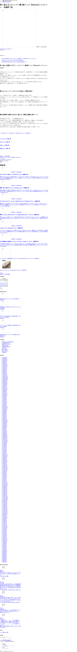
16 (7, 283)
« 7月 (1, 288)
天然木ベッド (14, 157)
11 (1, 283)
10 (0, 283)
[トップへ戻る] (0, 650)
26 (2, 286)
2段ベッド (19, 157)
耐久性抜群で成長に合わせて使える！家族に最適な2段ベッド (14, 61)
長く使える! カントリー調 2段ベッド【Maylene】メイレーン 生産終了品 (15, 133)
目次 (1, 55)
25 (1, 286)
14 (5, 283)
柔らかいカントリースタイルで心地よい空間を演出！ (13, 60)
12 (2, 283)
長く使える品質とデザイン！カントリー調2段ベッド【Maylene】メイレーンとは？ (19, 58)
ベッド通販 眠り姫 (4, 632)
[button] (11, 48)
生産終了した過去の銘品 (5, 156)
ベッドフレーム (8, 157)
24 (0, 286)
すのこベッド (2, 157)
